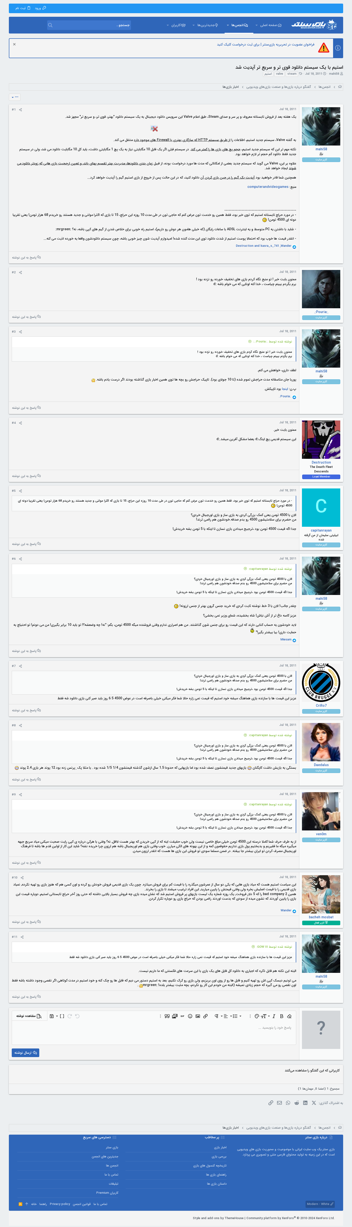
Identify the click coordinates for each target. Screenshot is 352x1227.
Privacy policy (60, 1204)
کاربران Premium (107, 1192)
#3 (14, 331)
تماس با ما (111, 1174)
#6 (14, 558)
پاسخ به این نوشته (24, 257)
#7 (14, 666)
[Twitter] (26, 1218)
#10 (14, 877)
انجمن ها (112, 1165)
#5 (14, 490)
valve (279, 74)
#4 (14, 423)
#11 (14, 937)
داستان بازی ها (217, 1183)
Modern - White (318, 1204)
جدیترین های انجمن (105, 1156)
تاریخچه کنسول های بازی (210, 1165)
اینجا (285, 389)
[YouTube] (19, 1218)
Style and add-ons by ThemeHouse (218, 1218)
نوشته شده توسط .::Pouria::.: (272, 341)
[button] (256, 25)
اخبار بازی (220, 1147)
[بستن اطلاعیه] (15, 44)
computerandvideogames (268, 187)
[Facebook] (41, 1218)
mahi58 (334, 73)
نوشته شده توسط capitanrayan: (270, 568)
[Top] (27, 1204)
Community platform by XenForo (290, 1218)
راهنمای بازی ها (216, 1174)
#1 (14, 109)
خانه (34, 1204)
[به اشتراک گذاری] (20, 109)
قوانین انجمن (82, 1204)
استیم (268, 74)
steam (291, 74)
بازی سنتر (112, 1147)
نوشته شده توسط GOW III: (274, 946)
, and (263, 246)
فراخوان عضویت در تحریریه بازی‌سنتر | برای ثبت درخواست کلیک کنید (265, 44)
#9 (14, 794)
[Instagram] (34, 1218)
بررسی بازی (219, 1156)
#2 (14, 272)
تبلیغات (113, 1183)
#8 (14, 725)
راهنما (43, 1204)
